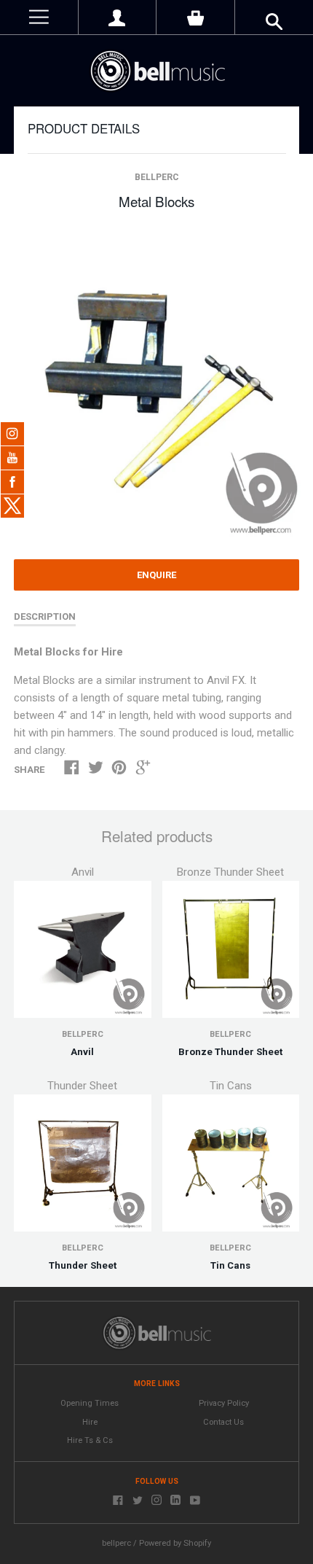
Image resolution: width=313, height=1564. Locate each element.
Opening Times (89, 1403)
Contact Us (223, 1422)
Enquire (156, 574)
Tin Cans (230, 1265)
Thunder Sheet (82, 1265)
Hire (90, 1422)
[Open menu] (39, 17)
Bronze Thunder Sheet (230, 1051)
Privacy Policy (224, 1403)
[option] (156, 385)
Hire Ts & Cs (90, 1440)
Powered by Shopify (175, 1543)
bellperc (157, 177)
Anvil (82, 1051)
